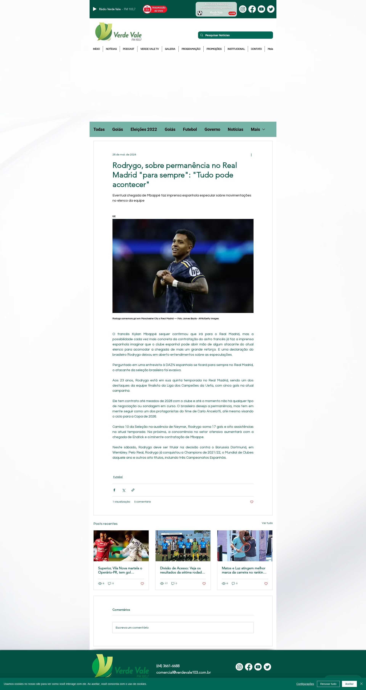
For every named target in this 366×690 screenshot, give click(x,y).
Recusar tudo (328, 683)
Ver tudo (267, 523)
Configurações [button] (305, 683)
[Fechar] (361, 684)
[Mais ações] (251, 154)
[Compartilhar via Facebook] (114, 490)
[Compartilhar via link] (133, 490)
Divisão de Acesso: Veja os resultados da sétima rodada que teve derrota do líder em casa (182, 570)
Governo (212, 129)
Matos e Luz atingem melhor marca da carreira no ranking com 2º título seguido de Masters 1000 (243, 570)
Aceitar (349, 683)
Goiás (117, 129)
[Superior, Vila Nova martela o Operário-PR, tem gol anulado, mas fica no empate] (121, 545)
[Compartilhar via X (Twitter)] (123, 490)
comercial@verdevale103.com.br (183, 672)
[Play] (94, 9)
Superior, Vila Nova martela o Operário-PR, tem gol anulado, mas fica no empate (120, 570)
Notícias (235, 129)
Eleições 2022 (144, 129)
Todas (99, 129)
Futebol (190, 129)
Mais (255, 129)
